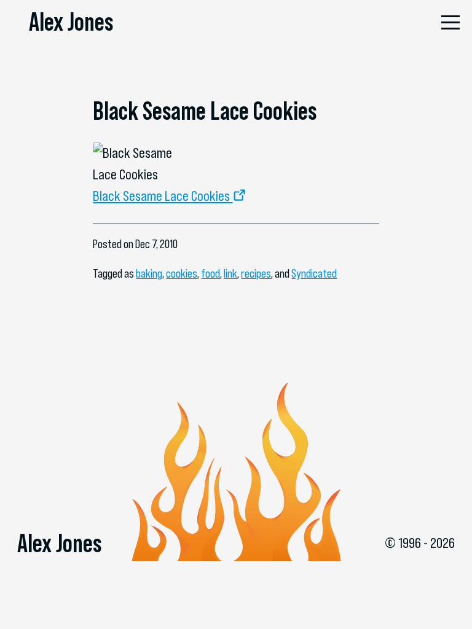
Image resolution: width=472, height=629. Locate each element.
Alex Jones (71, 21)
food (210, 273)
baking (149, 273)
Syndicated (314, 273)
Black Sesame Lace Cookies (161, 196)
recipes (256, 273)
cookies (181, 273)
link (230, 273)
